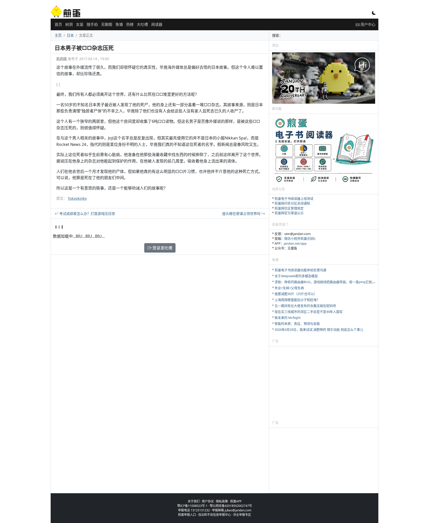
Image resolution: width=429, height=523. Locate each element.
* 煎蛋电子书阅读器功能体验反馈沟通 (299, 270)
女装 (79, 24)
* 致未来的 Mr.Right (286, 317)
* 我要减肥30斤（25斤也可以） (294, 294)
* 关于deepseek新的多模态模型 (295, 276)
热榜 (130, 24)
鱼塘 (119, 24)
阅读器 (156, 24)
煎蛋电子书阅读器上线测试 (294, 198)
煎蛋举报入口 (187, 515)
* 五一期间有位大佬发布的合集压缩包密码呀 (304, 305)
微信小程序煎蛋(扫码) (299, 238)
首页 (58, 24)
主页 (58, 35)
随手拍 (92, 24)
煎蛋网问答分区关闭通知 (292, 203)
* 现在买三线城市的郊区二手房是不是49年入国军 (307, 311)
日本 (70, 35)
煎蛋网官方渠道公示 (289, 213)
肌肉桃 (61, 58)
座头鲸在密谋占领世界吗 (241, 213)
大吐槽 (142, 24)
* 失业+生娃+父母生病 (288, 288)
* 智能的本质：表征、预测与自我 (296, 323)
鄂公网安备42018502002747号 (231, 506)
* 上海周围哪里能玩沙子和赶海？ (296, 299)
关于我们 (194, 501)
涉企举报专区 (242, 515)
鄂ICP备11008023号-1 (192, 506)
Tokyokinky (77, 198)
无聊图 (106, 24)
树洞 (69, 24)
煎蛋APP (236, 501)
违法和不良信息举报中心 (214, 515)
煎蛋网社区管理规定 (289, 208)
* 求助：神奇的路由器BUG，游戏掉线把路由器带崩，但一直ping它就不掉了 (327, 282)
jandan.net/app (295, 243)
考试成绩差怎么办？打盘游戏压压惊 (86, 213)
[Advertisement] (323, 383)
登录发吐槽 (161, 248)
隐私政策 (222, 501)
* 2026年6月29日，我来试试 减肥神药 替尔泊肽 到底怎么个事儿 (317, 329)
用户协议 (208, 501)
